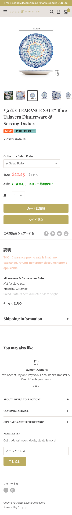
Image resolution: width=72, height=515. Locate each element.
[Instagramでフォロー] (12, 490)
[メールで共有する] (66, 233)
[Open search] (52, 12)
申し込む (15, 461)
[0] (65, 12)
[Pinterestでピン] (52, 233)
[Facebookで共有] (46, 233)
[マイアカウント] (58, 12)
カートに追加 (36, 208)
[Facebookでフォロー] (5, 490)
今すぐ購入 (36, 219)
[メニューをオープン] (5, 11)
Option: (18, 156)
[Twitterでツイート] (59, 233)
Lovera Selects (14, 138)
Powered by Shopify (15, 507)
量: (5, 195)
